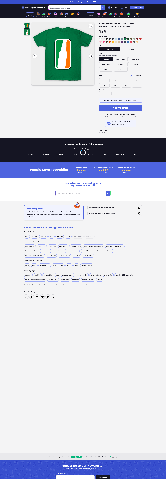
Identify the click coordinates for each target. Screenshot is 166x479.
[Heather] (104, 39)
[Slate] (122, 39)
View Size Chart (137, 75)
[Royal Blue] (119, 39)
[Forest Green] (128, 39)
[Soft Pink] (100, 42)
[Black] (107, 39)
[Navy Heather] (125, 42)
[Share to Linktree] (37, 296)
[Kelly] (125, 39)
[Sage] (134, 39)
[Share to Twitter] (26, 296)
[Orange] (110, 42)
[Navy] (113, 39)
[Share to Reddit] (47, 296)
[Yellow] (113, 42)
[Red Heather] (131, 42)
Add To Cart (120, 107)
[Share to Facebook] (31, 296)
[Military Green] (131, 39)
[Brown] (107, 42)
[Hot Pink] (104, 42)
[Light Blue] (116, 39)
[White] (100, 39)
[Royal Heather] (128, 42)
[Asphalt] (134, 42)
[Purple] (122, 42)
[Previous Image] (34, 56)
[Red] (140, 39)
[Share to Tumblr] (53, 296)
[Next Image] (91, 56)
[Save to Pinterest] (42, 296)
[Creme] (116, 42)
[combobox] (74, 7)
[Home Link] (38, 7)
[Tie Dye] (137, 42)
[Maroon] (137, 39)
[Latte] (119, 42)
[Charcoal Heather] (110, 39)
